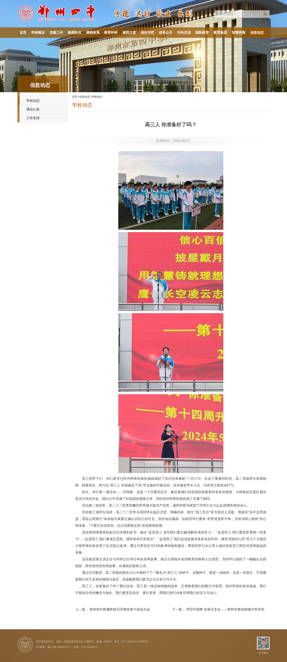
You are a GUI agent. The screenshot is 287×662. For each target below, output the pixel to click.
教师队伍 (74, 32)
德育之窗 (129, 32)
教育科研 (111, 32)
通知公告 (33, 109)
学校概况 (38, 32)
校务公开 (165, 32)
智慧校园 (238, 32)
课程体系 (93, 32)
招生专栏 (147, 32)
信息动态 (257, 32)
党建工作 (56, 32)
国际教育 (202, 32)
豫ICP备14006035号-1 (59, 647)
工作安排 (33, 118)
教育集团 (220, 32)
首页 (23, 32)
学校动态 (33, 100)
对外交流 (184, 32)
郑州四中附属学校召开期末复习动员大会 (120, 609)
